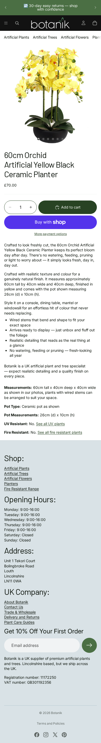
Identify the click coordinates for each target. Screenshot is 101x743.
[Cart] (94, 23)
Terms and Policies (50, 723)
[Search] (17, 23)
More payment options (50, 234)
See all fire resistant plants (60, 432)
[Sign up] (89, 645)
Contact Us (13, 607)
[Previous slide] (5, 7)
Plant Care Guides (19, 622)
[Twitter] (55, 735)
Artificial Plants (16, 37)
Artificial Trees (45, 37)
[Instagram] (46, 735)
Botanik (56, 713)
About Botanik (16, 602)
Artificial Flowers (75, 37)
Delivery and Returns (21, 617)
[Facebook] (37, 735)
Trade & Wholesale (20, 612)
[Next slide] (95, 7)
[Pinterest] (64, 735)
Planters (11, 483)
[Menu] (6, 23)
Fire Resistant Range (21, 489)
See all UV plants (50, 423)
